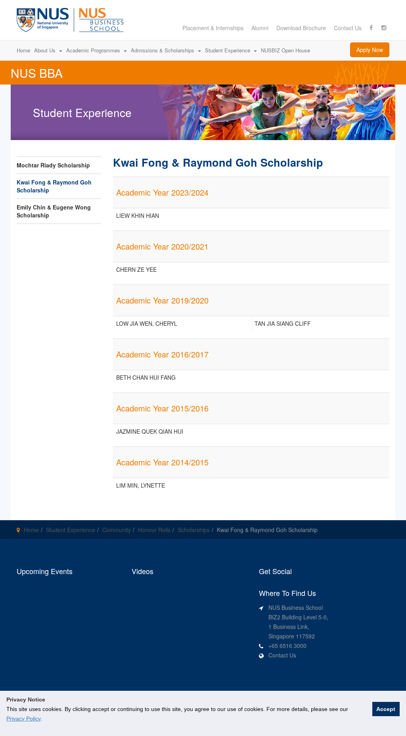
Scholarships (194, 530)
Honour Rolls (154, 530)
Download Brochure (301, 28)
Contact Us (348, 28)
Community (116, 530)
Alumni (259, 28)
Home (31, 530)
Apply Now (369, 50)
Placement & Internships (212, 28)
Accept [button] (385, 709)
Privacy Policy (23, 718)
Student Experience (70, 530)
